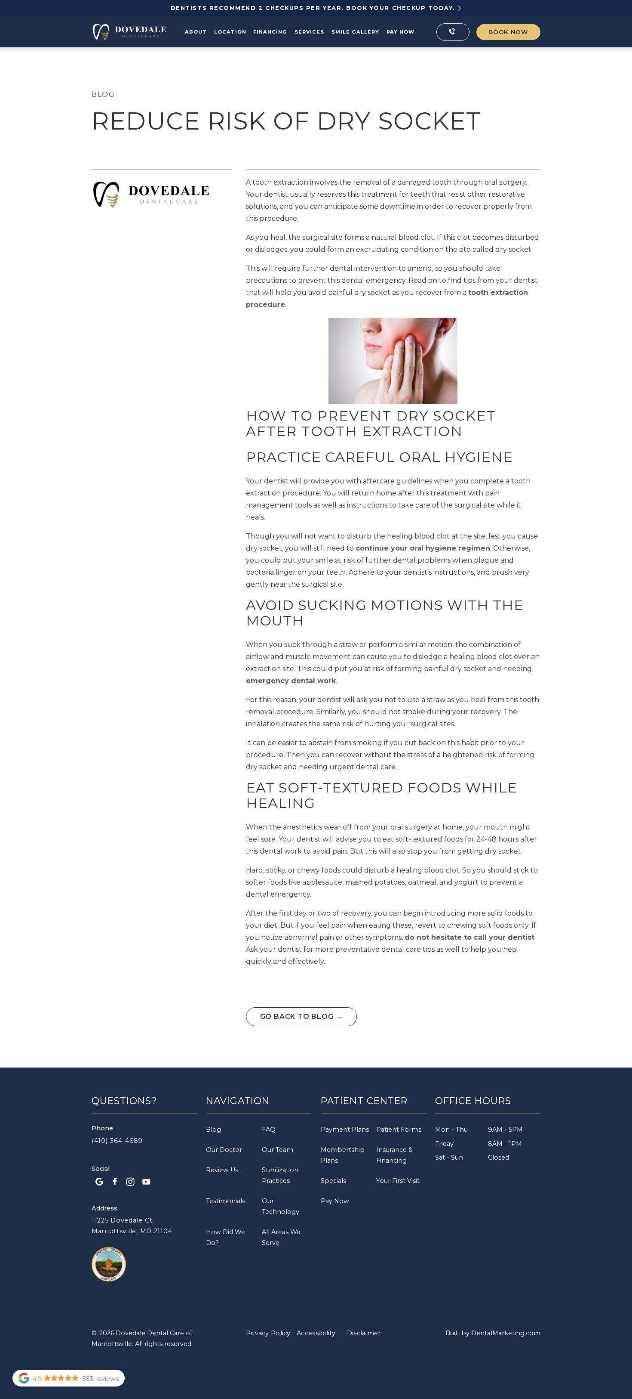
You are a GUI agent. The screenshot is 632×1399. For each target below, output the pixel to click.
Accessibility (316, 1333)
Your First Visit (398, 1181)
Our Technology (280, 1206)
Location (230, 32)
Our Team (277, 1150)
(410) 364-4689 (117, 1141)
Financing (270, 32)
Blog (103, 94)
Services (309, 32)
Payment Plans (345, 1129)
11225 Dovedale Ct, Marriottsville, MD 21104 (132, 1225)
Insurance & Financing (394, 1155)
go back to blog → (301, 1016)
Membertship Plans (343, 1155)
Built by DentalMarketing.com (492, 1333)
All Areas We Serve (281, 1237)
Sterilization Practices (280, 1175)
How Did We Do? (225, 1237)
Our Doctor (224, 1150)
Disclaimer (364, 1333)
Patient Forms (398, 1129)
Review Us (222, 1170)
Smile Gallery (355, 32)
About (196, 32)
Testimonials (225, 1201)
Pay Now (335, 1201)
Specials (333, 1181)
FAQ (269, 1129)
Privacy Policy (268, 1333)
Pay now (400, 32)
